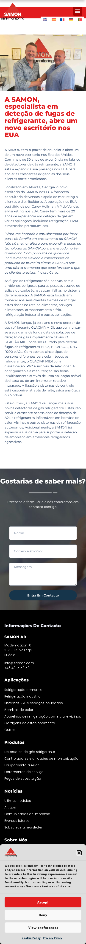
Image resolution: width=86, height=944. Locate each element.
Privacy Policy (52, 938)
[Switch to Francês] (62, 20)
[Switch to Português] (79, 20)
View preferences (43, 927)
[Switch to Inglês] (45, 20)
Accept (43, 902)
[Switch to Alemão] (71, 20)
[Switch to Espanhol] (53, 20)
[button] (79, 853)
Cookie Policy (31, 938)
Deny (43, 915)
